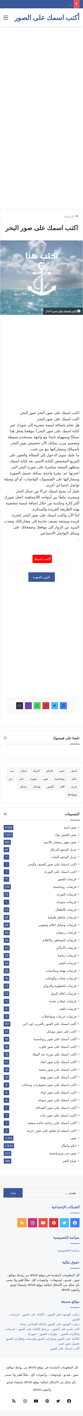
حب (12, 770)
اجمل (74, 770)
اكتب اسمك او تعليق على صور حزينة (52, 1130)
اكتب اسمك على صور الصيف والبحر (52, 864)
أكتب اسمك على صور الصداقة (56, 1108)
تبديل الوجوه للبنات (64, 857)
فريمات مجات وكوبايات (61, 978)
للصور (50, 786)
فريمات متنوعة (66, 902)
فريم (74, 786)
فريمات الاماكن (66, 948)
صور (45, 778)
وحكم (23, 786)
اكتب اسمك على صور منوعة (57, 1100)
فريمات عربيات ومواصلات (59, 1016)
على (21, 778)
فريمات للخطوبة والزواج (60, 986)
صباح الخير (69, 1161)
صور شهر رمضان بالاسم (60, 842)
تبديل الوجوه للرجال (63, 849)
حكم (74, 778)
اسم (61, 770)
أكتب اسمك (42, 559)
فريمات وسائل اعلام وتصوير (58, 925)
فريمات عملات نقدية (63, 1001)
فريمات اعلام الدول (63, 993)
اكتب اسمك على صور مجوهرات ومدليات (49, 1085)
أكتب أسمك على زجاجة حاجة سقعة (52, 1123)
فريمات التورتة (67, 894)
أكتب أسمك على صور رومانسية (55, 1039)
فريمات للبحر (68, 963)
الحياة (36, 770)
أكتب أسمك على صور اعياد (58, 1062)
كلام (62, 786)
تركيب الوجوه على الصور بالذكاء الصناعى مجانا (50, 1324)
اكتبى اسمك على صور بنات (58, 1115)
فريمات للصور (67, 879)
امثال (24, 770)
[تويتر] (54, 705)
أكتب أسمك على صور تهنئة (58, 1077)
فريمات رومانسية (65, 887)
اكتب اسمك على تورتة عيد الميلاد (54, 1054)
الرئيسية (69, 216)
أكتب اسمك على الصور (65, 1348)
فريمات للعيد (68, 1009)
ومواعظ (72, 794)
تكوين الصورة (41, 577)
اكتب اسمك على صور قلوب (58, 1046)
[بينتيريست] (45, 705)
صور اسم (70, 827)
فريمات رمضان (66, 932)
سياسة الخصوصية (68, 1250)
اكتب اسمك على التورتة (60, 872)
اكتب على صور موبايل (62, 1031)
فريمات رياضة (67, 955)
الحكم (49, 770)
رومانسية (60, 778)
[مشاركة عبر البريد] (19, 705)
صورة (33, 778)
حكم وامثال (69, 1145)
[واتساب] (37, 705)
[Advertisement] (41, 72)
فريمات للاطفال (66, 909)
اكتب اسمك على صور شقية (58, 1069)
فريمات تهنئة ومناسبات (61, 970)
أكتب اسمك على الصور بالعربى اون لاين (49, 1024)
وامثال (36, 786)
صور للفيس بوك (66, 835)
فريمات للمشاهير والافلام (60, 940)
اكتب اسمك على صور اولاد (58, 1092)
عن (10, 778)
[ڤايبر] (28, 705)
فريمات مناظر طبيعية (62, 917)
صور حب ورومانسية (63, 1153)
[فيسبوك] (63, 705)
